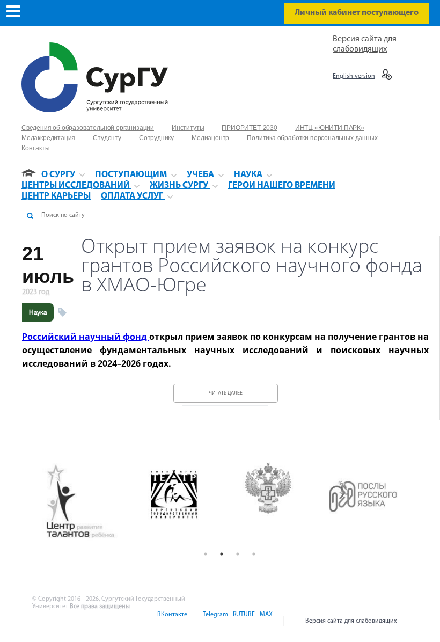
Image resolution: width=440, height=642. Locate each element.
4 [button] (253, 554)
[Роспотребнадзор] (194, 502)
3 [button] (237, 554)
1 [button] (205, 554)
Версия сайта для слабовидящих (351, 621)
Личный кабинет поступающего (357, 13)
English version (354, 76)
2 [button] (221, 554)
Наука (38, 312)
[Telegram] (215, 621)
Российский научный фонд (85, 336)
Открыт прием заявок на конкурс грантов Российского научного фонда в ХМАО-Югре (251, 265)
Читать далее (226, 393)
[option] (100, 502)
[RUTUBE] (243, 621)
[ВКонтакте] (171, 621)
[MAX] (264, 621)
